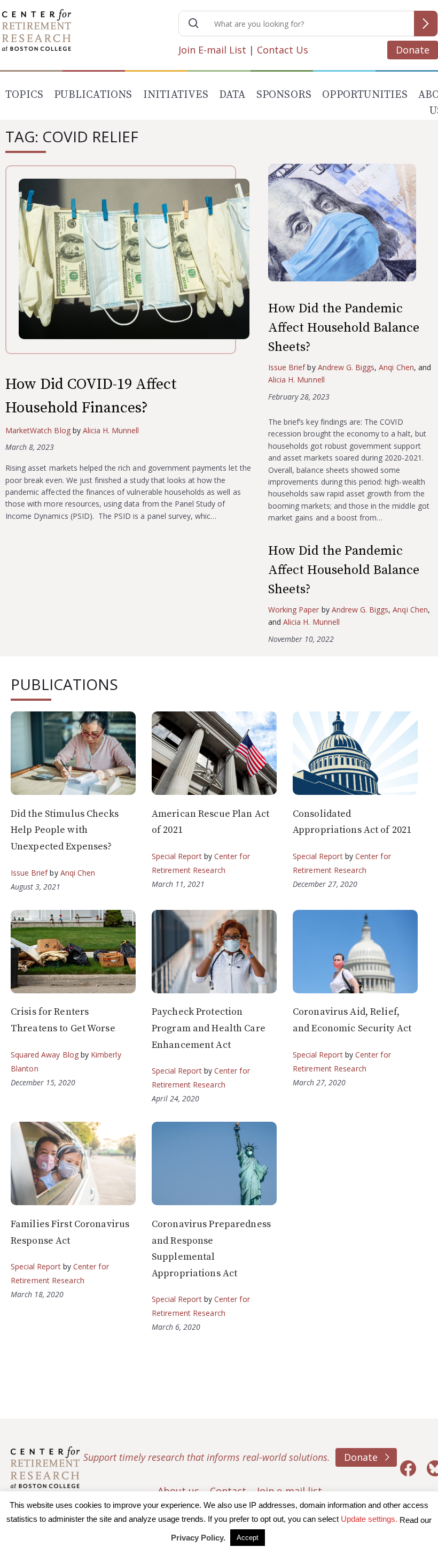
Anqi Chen (396, 367)
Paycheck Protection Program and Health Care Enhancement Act (208, 1028)
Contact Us (282, 49)
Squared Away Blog (45, 1055)
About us (178, 1490)
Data (232, 95)
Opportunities (365, 95)
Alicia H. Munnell (111, 430)
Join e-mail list (289, 1490)
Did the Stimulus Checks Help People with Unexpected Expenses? (65, 830)
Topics (24, 95)
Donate (412, 49)
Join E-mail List (212, 49)
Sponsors (284, 95)
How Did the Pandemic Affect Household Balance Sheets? (343, 328)
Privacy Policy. (198, 1537)
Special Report (177, 856)
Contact (228, 1490)
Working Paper (293, 609)
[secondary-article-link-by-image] (350, 225)
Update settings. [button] (369, 1518)
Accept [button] (248, 1538)
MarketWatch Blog (38, 430)
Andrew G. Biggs (346, 367)
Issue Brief (286, 367)
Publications (93, 95)
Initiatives (175, 95)
